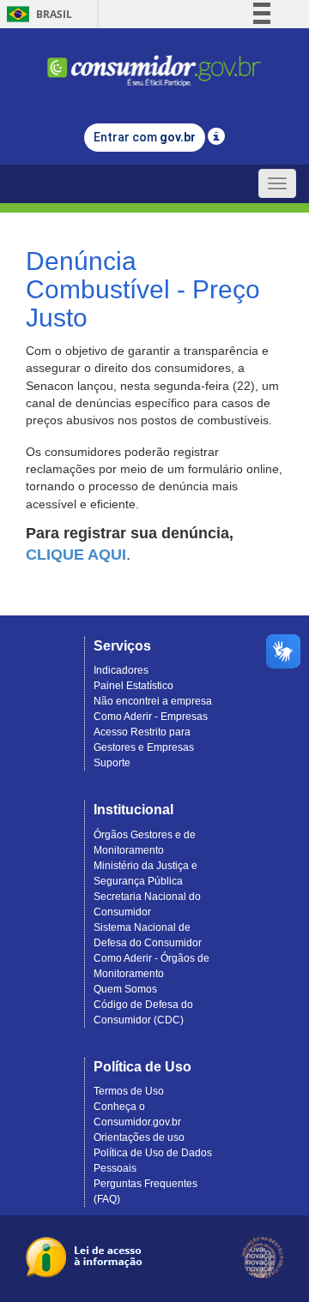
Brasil (36, 14)
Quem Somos (125, 989)
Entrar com (145, 137)
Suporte (112, 763)
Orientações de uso (139, 1137)
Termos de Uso (129, 1091)
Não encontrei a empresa (153, 701)
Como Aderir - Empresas (151, 717)
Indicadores (121, 670)
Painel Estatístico (133, 686)
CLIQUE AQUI (76, 554)
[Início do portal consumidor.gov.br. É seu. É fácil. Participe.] (154, 63)
